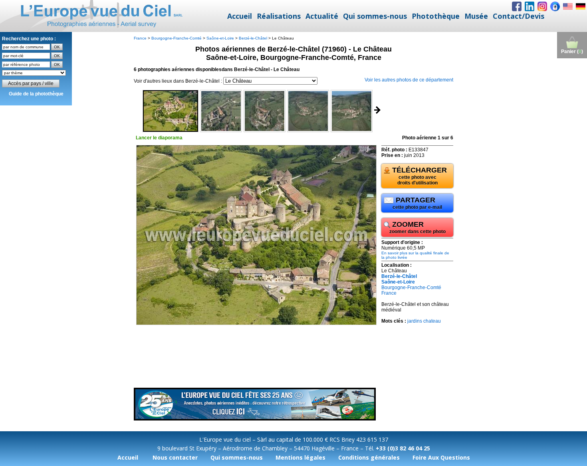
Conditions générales (369, 457)
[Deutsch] (580, 6)
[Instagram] (542, 6)
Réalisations (279, 16)
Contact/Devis (518, 16)
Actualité (321, 16)
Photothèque (436, 16)
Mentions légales (300, 457)
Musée (476, 16)
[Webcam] (555, 6)
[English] (568, 6)
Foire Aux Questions (441, 457)
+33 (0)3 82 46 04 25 (403, 448)
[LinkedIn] (529, 6)
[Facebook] (517, 6)
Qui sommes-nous (375, 16)
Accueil (239, 16)
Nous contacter (175, 457)
